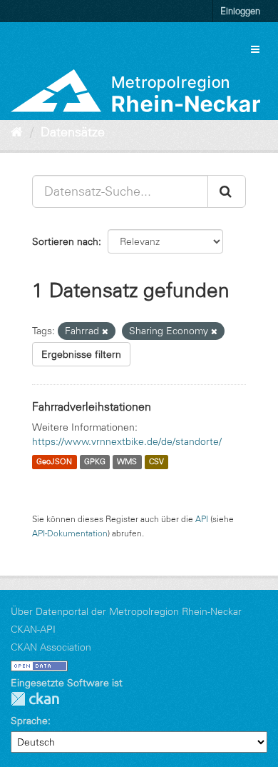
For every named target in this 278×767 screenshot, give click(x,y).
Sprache (29, 720)
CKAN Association (51, 647)
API (201, 518)
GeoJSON (54, 462)
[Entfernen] (105, 331)
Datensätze (73, 132)
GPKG (94, 462)
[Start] (17, 132)
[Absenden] (226, 191)
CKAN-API (33, 629)
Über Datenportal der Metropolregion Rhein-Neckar (126, 611)
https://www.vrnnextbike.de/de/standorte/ (127, 441)
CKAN (35, 698)
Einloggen (240, 10)
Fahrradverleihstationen (91, 406)
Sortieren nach (65, 241)
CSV (156, 462)
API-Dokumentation (70, 533)
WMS (127, 462)
